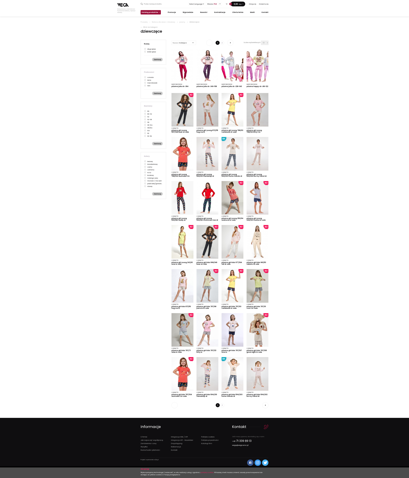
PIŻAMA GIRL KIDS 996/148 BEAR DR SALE (207, 263)
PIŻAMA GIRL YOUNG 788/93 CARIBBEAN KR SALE (232, 131)
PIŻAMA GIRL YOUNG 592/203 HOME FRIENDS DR (232, 175)
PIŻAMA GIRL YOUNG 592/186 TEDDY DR (179, 219)
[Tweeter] (265, 462)
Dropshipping (176, 443)
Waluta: (212, 4)
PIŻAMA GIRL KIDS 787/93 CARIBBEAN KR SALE (231, 307)
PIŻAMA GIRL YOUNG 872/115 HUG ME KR (207, 131)
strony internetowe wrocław (150, 460)
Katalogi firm (206, 443)
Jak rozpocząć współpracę (152, 440)
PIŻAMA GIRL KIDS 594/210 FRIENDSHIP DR (207, 395)
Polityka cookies (208, 437)
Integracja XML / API (179, 437)
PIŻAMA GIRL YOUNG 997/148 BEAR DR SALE (180, 131)
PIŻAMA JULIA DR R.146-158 (207, 86)
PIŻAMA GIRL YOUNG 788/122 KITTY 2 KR (254, 131)
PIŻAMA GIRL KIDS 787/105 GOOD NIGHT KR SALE (257, 351)
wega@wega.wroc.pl (240, 445)
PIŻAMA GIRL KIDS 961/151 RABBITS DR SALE (256, 263)
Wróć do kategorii (150, 27)
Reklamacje (176, 447)
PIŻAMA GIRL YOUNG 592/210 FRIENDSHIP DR (205, 175)
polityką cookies (207, 472)
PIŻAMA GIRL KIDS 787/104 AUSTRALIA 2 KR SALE (181, 395)
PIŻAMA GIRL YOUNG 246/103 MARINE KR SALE (256, 219)
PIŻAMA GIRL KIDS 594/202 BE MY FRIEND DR (257, 395)
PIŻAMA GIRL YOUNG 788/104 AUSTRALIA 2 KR (180, 175)
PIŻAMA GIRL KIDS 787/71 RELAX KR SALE (181, 351)
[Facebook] (250, 462)
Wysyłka (144, 447)
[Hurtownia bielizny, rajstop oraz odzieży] (127, 5)
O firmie (144, 437)
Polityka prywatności (210, 440)
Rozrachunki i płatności (150, 450)
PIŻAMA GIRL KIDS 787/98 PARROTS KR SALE (206, 307)
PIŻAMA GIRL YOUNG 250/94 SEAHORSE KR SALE (232, 219)
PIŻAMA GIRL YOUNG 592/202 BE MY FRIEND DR (257, 175)
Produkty (144, 22)
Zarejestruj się (263, 4)
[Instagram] (258, 462)
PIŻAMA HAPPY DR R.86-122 (257, 86)
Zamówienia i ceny (148, 443)
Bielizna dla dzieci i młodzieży (163, 22)
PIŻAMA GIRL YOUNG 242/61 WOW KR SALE (182, 263)
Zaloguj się (252, 4)
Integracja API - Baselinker (182, 440)
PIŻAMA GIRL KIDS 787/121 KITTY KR (206, 351)
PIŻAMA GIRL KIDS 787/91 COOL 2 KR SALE (256, 307)
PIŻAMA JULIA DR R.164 (179, 86)
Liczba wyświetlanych (252, 42)
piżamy (182, 22)
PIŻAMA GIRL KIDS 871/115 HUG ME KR (181, 307)
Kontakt (174, 450)
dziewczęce (194, 22)
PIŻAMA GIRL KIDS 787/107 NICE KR (232, 351)
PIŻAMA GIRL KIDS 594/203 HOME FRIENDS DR (232, 395)
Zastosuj (157, 59)
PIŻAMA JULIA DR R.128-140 (232, 86)
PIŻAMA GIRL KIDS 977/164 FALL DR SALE (232, 263)
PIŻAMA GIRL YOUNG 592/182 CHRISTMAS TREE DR (207, 219)
